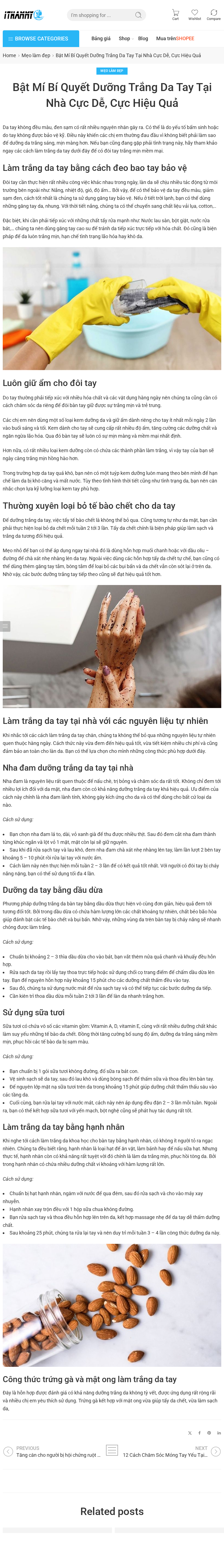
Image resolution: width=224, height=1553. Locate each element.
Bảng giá (101, 38)
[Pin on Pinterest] (209, 1433)
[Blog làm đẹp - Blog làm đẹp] (24, 15)
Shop (124, 38)
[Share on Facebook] (200, 1433)
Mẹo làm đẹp (36, 55)
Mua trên (175, 38)
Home (9, 55)
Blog (143, 38)
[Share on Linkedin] (219, 1433)
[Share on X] (190, 1433)
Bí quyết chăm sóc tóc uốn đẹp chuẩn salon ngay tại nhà (77, 1530)
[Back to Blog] (112, 1450)
